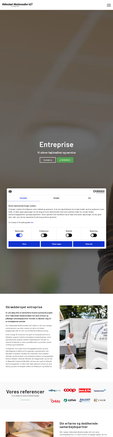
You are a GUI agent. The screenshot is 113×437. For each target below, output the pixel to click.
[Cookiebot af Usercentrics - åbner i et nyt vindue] (95, 191)
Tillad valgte (56, 244)
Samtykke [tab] (23, 198)
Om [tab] (89, 198)
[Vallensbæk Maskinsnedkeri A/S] (18, 5)
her (32, 222)
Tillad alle (88, 244)
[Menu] (108, 5)
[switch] (44, 235)
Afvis (24, 244)
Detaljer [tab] (57, 198)
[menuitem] (108, 5)
